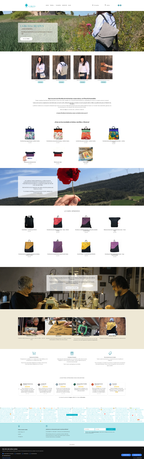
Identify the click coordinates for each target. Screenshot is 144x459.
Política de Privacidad (6, 457)
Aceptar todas (126, 454)
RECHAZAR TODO (137, 454)
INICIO (47, 5)
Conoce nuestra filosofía (72, 287)
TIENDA (51, 5)
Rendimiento (18, 453)
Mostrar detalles (7, 455)
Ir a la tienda (26, 38)
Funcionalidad (34, 453)
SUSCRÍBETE (111, 429)
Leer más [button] (27, 393)
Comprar (40, 82)
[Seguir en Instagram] (120, 5)
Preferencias (26, 453)
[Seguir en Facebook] (118, 5)
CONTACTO (64, 5)
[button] (125, 389)
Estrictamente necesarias (9, 453)
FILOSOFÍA (58, 5)
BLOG (69, 5)
